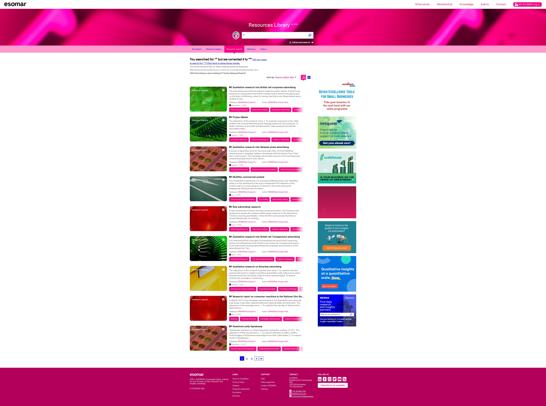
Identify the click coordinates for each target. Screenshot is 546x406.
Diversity (236, 396)
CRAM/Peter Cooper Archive (279, 102)
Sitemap (264, 389)
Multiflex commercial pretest (248, 177)
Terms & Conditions (240, 379)
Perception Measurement (262, 259)
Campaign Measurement (270, 319)
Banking (234, 319)
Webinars (251, 49)
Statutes (235, 386)
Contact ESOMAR (268, 386)
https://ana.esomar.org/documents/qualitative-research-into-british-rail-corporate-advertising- (180, 164)
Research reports (234, 49)
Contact (501, 4)
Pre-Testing (263, 199)
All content (196, 49)
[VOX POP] (337, 202)
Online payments (268, 382)
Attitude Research (291, 349)
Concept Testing (298, 229)
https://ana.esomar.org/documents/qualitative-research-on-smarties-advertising (174, 164)
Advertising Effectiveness (290, 169)
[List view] (303, 77)
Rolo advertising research (247, 206)
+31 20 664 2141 (298, 391)
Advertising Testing (259, 109)
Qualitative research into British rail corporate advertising (264, 87)
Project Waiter (240, 117)
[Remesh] (337, 274)
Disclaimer (236, 392)
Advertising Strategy (267, 289)
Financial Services (248, 319)
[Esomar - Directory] (337, 310)
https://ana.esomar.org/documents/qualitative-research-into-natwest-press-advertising (177, 164)
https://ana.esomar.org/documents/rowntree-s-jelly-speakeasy (166, 164)
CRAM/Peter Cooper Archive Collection (253, 102)
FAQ (263, 379)
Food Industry (298, 139)
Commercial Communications (264, 169)
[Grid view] (308, 77)
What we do (422, 4)
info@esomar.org (298, 394)
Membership (444, 4)
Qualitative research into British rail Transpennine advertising (266, 236)
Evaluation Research (239, 139)
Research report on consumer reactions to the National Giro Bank (268, 296)
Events (485, 4)
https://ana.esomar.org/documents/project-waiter (161, 164)
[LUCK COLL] (337, 167)
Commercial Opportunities (302, 396)
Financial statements (241, 389)
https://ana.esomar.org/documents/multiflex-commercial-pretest (167, 164)
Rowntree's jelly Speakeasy (247, 326)
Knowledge (466, 4)
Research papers (214, 49)
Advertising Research (239, 109)
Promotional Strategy (288, 289)
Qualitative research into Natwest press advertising (261, 147)
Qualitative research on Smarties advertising (257, 266)
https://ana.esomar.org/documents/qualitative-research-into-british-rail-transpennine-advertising (181, 164)
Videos (263, 49)
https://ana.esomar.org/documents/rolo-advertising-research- (166, 164)
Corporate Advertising (280, 109)
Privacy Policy (238, 382)
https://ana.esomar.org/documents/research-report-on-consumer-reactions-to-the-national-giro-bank (183, 164)
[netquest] (337, 133)
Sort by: (271, 77)
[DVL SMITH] (337, 98)
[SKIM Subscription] (337, 237)
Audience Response (302, 109)
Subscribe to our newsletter (333, 385)
